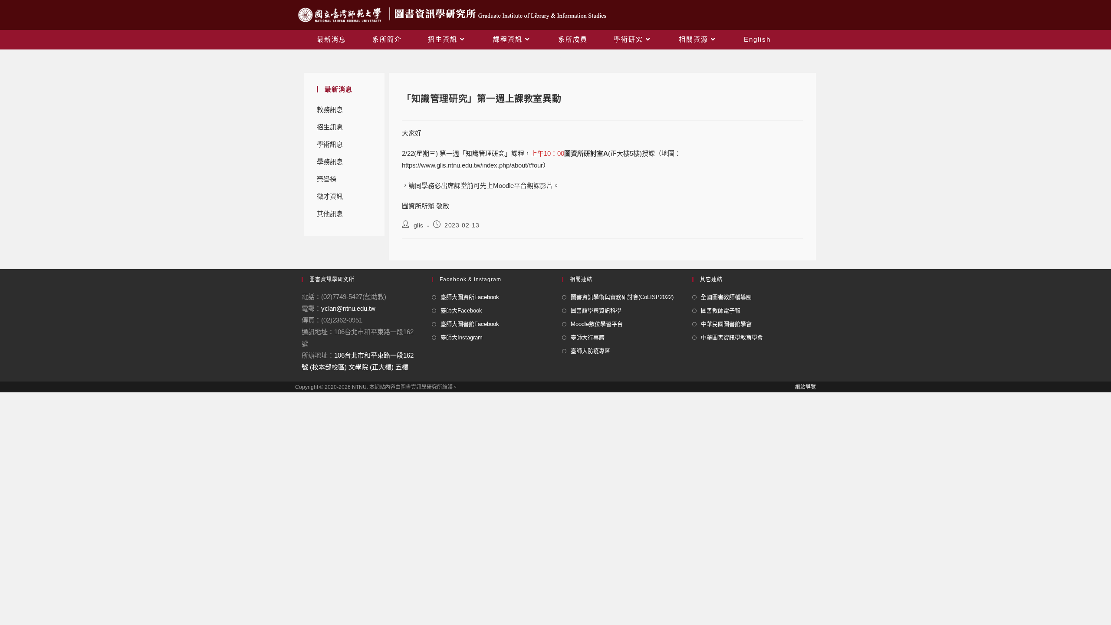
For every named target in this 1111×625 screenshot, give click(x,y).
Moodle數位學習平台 (597, 324)
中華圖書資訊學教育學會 (732, 337)
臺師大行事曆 (588, 337)
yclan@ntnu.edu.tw (348, 308)
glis (419, 225)
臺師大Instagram (461, 337)
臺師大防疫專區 (590, 351)
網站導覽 (805, 387)
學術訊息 (330, 144)
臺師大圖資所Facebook (469, 297)
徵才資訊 (330, 196)
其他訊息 (330, 213)
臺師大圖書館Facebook (469, 324)
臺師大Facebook (461, 310)
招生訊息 (330, 127)
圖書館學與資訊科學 (596, 310)
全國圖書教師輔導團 (726, 297)
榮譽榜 (326, 179)
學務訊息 (330, 161)
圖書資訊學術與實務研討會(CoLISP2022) (622, 297)
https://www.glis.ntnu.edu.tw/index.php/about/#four (472, 165)
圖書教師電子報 (720, 310)
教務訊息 (330, 109)
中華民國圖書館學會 (726, 324)
